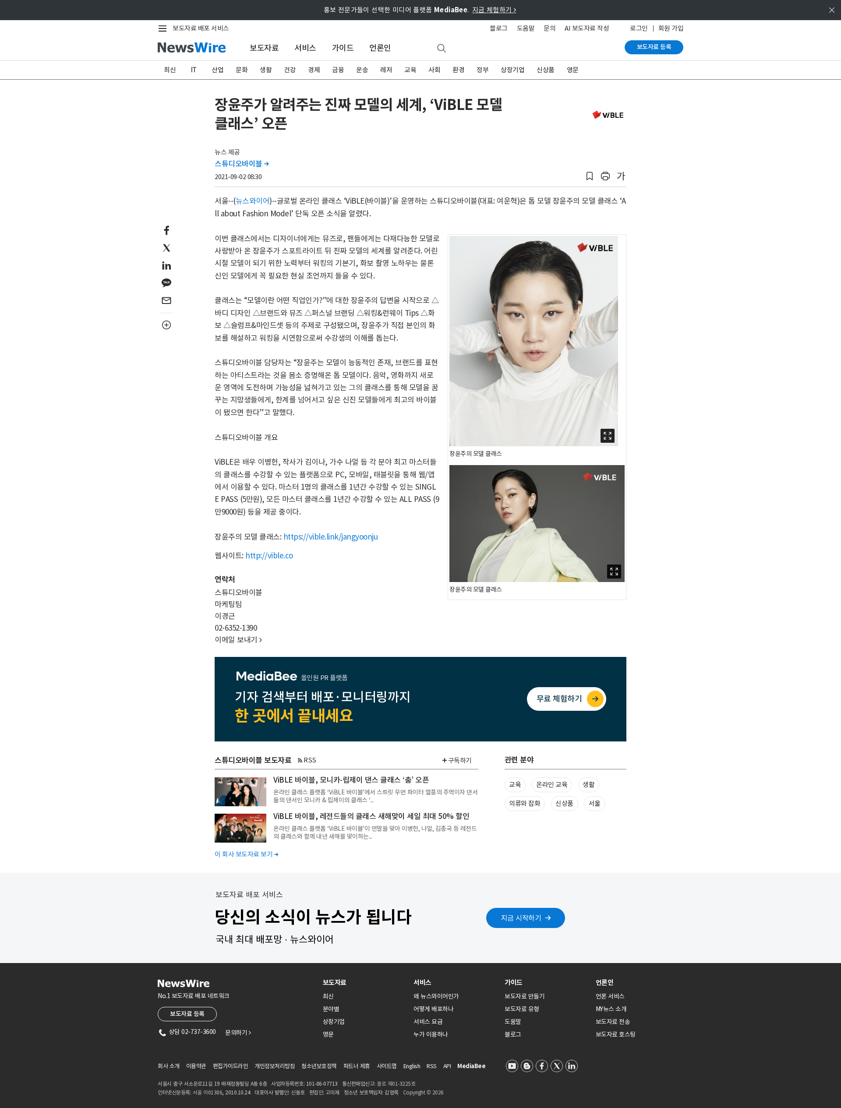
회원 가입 (671, 28)
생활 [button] (588, 784)
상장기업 (512, 70)
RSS (310, 760)
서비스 (305, 48)
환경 (458, 70)
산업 (217, 70)
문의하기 (238, 1033)
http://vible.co (269, 556)
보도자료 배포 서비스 (201, 28)
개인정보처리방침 (274, 1066)
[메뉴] (164, 28)
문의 (549, 28)
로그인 (639, 28)
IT (194, 70)
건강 (290, 70)
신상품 (546, 70)
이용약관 (196, 1066)
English (411, 1066)
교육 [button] (515, 784)
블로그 (499, 28)
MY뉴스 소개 (611, 1009)
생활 (266, 70)
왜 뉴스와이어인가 (436, 996)
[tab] (364, 982)
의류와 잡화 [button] (524, 803)
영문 (573, 70)
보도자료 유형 (522, 1009)
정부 (482, 70)
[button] (589, 176)
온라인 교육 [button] (551, 784)
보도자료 (264, 48)
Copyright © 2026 (423, 1092)
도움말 (526, 28)
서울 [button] (595, 803)
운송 (362, 70)
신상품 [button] (564, 803)
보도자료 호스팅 (616, 1034)
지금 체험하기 (494, 10)
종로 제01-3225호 (396, 1083)
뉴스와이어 (253, 201)
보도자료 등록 (654, 47)
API (447, 1066)
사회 (434, 70)
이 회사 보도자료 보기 (246, 854)
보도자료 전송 (613, 1022)
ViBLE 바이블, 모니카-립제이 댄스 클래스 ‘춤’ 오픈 (351, 780)
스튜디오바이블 (242, 164)
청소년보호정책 (319, 1066)
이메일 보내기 (238, 640)
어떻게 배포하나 (433, 1009)
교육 (410, 70)
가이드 (343, 48)
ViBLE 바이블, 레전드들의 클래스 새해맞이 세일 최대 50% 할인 (371, 816)
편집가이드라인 (230, 1066)
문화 (241, 70)
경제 (314, 70)
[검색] (441, 48)
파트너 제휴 (356, 1066)
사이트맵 (387, 1066)
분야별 (331, 1009)
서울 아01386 (208, 1092)
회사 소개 (169, 1066)
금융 (338, 70)
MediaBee (471, 1066)
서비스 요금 (427, 1022)
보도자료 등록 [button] (187, 1014)
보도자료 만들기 (524, 996)
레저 (386, 70)
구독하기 (460, 760)
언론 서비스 (610, 996)
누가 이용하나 (430, 1034)
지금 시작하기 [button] (521, 918)
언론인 (380, 48)
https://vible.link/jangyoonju (330, 537)
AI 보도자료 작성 (587, 28)
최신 (170, 70)
